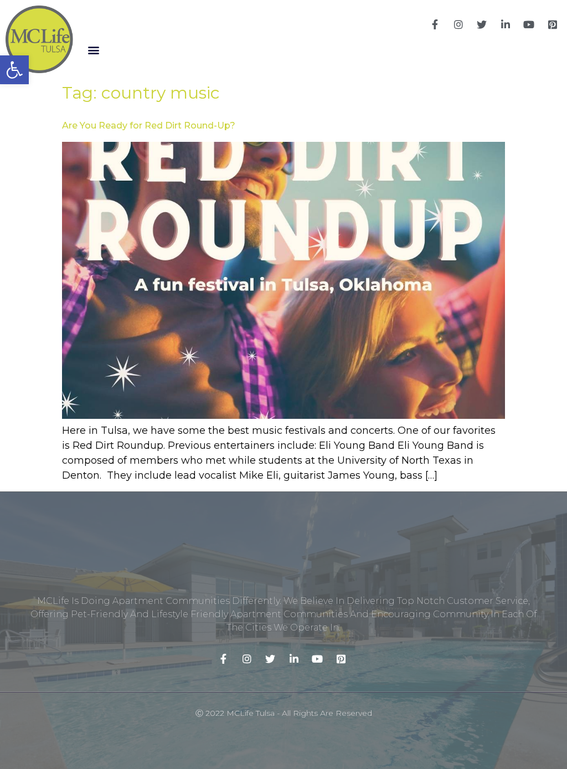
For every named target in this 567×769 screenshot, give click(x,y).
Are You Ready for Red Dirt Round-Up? (148, 125)
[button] (93, 49)
